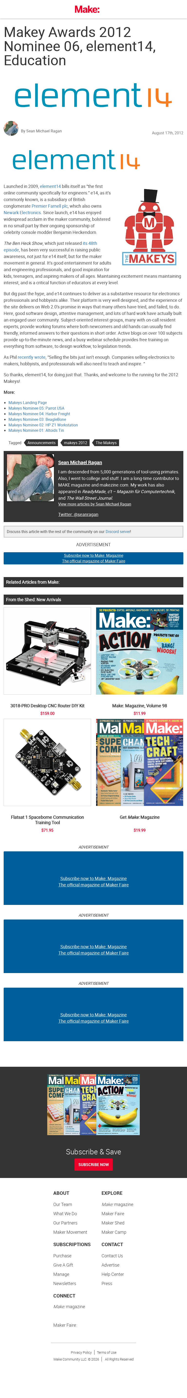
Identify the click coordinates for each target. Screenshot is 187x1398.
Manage (61, 1274)
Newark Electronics (22, 212)
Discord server (118, 531)
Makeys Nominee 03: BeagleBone (37, 419)
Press (107, 1283)
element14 (50, 186)
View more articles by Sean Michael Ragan (94, 504)
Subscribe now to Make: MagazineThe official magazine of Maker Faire (93, 558)
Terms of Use (106, 1352)
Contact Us (112, 1256)
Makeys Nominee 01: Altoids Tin (36, 430)
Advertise (110, 1265)
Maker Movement (70, 1232)
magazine (117, 1204)
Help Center (113, 1274)
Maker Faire (113, 1213)
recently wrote (32, 357)
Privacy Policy (81, 1352)
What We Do (65, 1213)
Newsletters (64, 1283)
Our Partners (65, 1223)
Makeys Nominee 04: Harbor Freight (39, 413)
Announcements (42, 442)
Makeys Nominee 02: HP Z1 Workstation (43, 425)
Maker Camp (114, 1232)
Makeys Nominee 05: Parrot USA (36, 408)
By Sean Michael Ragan (41, 131)
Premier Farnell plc (50, 206)
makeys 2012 (75, 442)
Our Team (62, 1204)
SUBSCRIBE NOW (93, 1164)
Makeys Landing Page (28, 402)
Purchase (62, 1256)
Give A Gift (63, 1265)
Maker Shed (113, 1223)
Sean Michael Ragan (80, 462)
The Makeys (106, 442)
